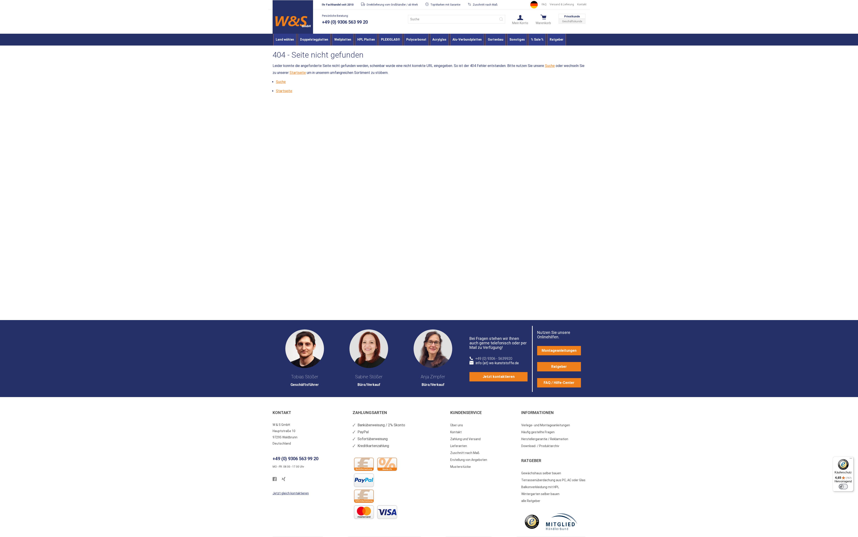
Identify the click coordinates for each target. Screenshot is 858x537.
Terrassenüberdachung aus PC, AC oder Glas (553, 480)
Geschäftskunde (572, 21)
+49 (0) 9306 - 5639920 (493, 358)
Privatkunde (572, 16)
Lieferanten (458, 446)
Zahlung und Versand (465, 439)
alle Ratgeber (530, 501)
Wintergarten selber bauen (540, 494)
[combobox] (456, 19)
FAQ (544, 4)
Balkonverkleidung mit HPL (540, 487)
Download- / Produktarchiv (540, 446)
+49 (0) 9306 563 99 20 (345, 22)
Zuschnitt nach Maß (464, 453)
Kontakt (582, 4)
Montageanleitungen (559, 350)
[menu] (429, 40)
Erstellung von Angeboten (468, 460)
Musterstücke (460, 466)
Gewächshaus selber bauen (541, 473)
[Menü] (851, 459)
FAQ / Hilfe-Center (559, 383)
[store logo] (293, 21)
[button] (520, 19)
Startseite (298, 73)
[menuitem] (285, 40)
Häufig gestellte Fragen (538, 432)
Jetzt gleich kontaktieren (291, 493)
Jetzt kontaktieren (499, 377)
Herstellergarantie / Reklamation (544, 439)
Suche (550, 66)
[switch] (843, 486)
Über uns (456, 425)
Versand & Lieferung (562, 4)
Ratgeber (559, 366)
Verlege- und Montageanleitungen (545, 425)
